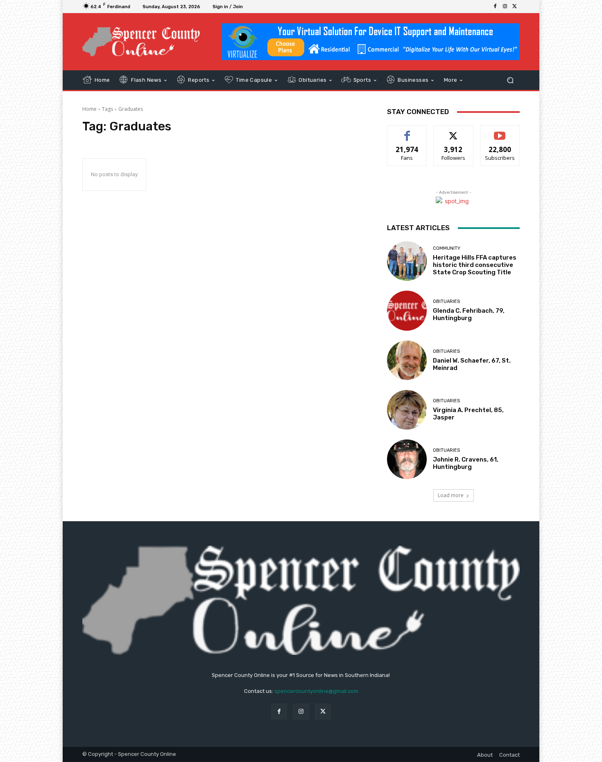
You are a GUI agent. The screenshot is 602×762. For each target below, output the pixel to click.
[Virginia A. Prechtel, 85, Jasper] (407, 410)
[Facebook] (495, 6)
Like (407, 131)
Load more (451, 495)
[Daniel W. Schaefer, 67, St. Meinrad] (407, 360)
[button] (510, 80)
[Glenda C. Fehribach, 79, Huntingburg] (407, 310)
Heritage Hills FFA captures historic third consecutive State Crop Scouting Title (474, 265)
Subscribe (500, 131)
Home (89, 108)
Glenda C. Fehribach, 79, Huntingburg (469, 314)
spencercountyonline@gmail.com (316, 691)
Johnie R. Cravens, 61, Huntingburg (465, 463)
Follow (453, 131)
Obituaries (446, 301)
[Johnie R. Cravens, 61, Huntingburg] (407, 459)
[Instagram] (505, 6)
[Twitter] (515, 6)
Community (446, 248)
